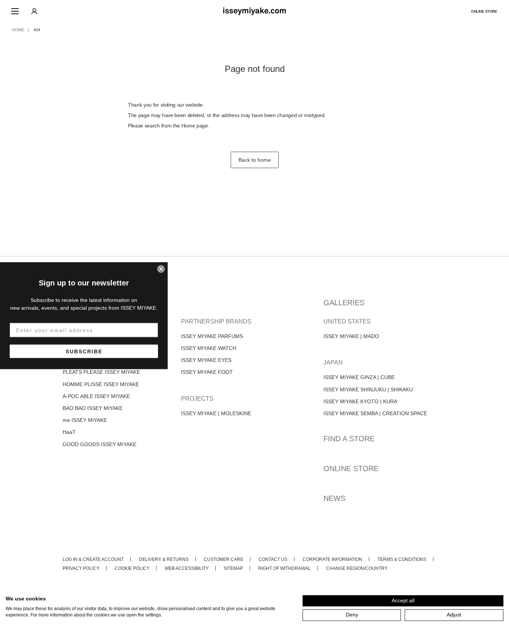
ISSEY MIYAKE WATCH (208, 348)
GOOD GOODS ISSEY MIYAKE (99, 444)
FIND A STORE (348, 439)
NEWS (334, 498)
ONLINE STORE (484, 11)
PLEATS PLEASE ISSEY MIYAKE (101, 372)
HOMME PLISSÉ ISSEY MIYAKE (101, 384)
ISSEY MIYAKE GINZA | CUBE (359, 377)
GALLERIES (343, 303)
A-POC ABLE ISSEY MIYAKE (96, 396)
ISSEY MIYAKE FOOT (207, 372)
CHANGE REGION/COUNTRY (357, 568)
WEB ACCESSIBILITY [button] (187, 568)
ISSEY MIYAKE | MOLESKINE (216, 413)
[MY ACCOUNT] (34, 11)
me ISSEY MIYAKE (85, 420)
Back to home (254, 160)
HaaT (69, 432)
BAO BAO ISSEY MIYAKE (93, 408)
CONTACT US (273, 559)
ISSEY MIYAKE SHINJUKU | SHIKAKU (368, 389)
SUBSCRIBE (84, 351)
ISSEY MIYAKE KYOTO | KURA (360, 401)
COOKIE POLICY (132, 568)
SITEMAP (233, 568)
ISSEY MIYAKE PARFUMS (212, 336)
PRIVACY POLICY (81, 568)
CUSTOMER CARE (223, 559)
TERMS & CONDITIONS (401, 559)
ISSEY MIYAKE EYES (206, 360)
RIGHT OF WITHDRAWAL (284, 568)
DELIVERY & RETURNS (164, 559)
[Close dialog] (161, 268)
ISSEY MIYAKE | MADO (351, 336)
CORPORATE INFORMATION (332, 559)
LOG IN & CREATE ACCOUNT (93, 559)
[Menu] (14, 11)
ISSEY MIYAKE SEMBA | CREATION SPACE (375, 413)
